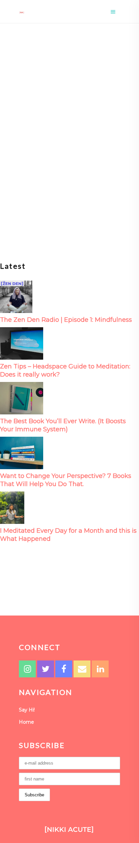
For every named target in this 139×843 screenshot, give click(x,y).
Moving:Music (27, 138)
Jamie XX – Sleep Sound (62, 149)
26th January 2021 (67, 138)
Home (26, 722)
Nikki (21, 164)
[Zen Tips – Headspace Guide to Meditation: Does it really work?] (21, 342)
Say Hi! (27, 710)
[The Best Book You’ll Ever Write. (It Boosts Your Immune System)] (21, 397)
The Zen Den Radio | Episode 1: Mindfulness (66, 319)
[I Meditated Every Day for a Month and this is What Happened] (12, 507)
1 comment (47, 164)
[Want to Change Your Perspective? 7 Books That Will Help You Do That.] (21, 452)
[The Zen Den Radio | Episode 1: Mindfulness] (16, 296)
